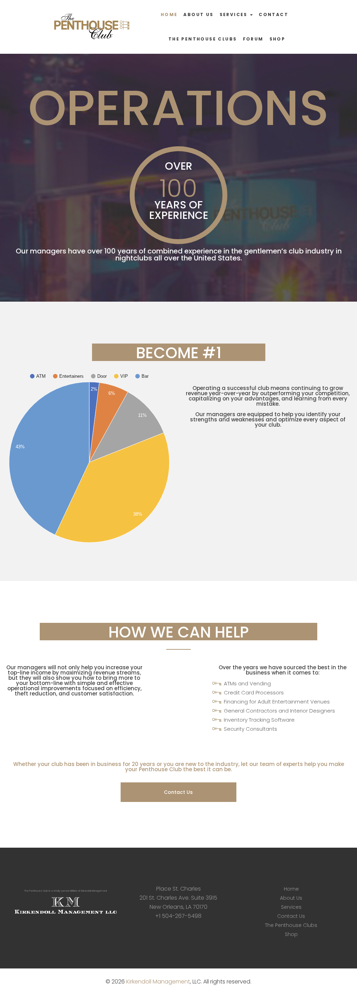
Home (169, 14)
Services (235, 14)
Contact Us (291, 916)
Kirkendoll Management (158, 982)
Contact (273, 14)
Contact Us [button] (178, 792)
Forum (253, 39)
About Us (291, 897)
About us (198, 14)
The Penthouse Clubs (202, 39)
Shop (277, 39)
